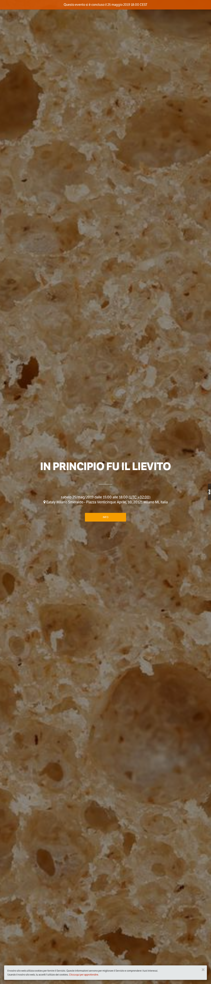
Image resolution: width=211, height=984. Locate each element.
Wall (209, 492)
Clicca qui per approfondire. (84, 974)
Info (105, 517)
